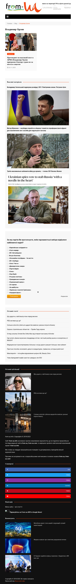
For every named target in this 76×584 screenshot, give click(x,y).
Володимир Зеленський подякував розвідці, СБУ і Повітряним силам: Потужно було (36, 87)
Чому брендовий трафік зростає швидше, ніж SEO (24, 358)
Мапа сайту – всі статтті (13, 507)
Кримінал (11, 54)
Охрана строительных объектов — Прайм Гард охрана (26, 329)
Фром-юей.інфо (20, 581)
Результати (64, 296)
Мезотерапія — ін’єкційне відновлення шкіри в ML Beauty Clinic (29, 353)
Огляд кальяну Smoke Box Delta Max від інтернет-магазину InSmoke (30, 334)
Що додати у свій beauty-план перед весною (22, 316)
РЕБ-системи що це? (14, 321)
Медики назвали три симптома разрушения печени (50, 539)
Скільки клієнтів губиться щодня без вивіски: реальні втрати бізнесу (31, 325)
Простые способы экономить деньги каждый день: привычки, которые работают (35, 349)
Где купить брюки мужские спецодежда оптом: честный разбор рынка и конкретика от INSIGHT (37, 339)
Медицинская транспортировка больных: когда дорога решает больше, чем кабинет (36, 345)
